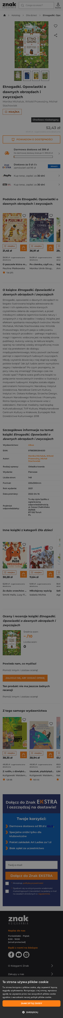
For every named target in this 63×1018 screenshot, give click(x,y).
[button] (31, 1012)
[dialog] (31, 997)
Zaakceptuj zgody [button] (31, 1003)
